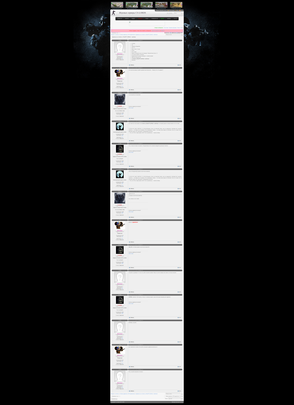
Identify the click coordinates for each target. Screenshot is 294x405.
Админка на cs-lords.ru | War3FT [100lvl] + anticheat (146, 34)
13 (142, 344)
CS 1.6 (175, 18)
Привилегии (154, 18)
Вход (177, 10)
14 (142, 369)
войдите (163, 30)
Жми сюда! (131, 107)
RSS (182, 10)
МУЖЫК (119, 143)
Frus (120, 67)
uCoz (182, 402)
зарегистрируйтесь (156, 30)
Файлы (169, 18)
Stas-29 (120, 121)
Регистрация (171, 10)
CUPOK (120, 40)
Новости (119, 18)
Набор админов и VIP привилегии (127, 34)
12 (142, 320)
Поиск (178, 27)
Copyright (113, 402)
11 (142, 294)
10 (142, 270)
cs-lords (118, 402)
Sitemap (173, 402)
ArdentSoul (120, 92)
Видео (133, 18)
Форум (127, 18)
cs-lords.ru (117, 34)
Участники (166, 27)
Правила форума (172, 27)
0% (122, 58)
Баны (147, 18)
